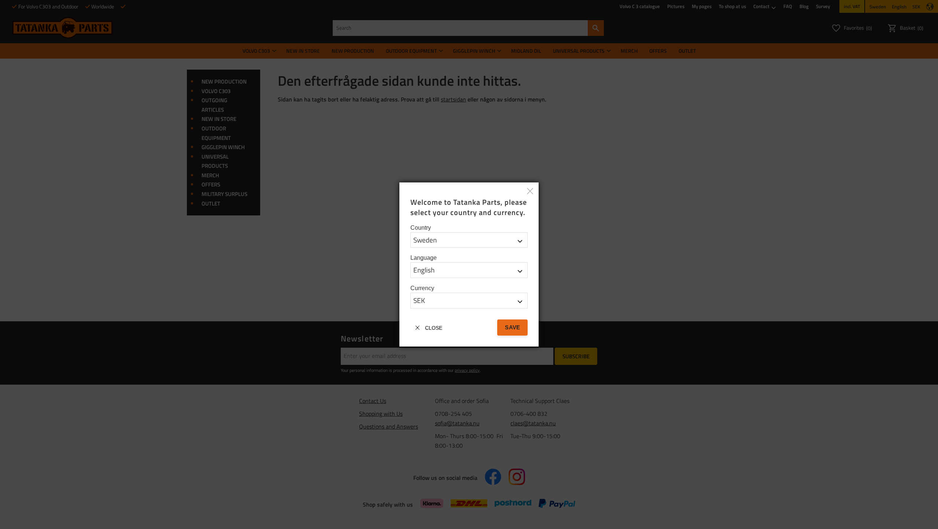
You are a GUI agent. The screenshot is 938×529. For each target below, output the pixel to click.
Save (512, 327)
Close (433, 328)
